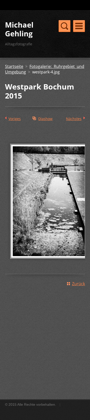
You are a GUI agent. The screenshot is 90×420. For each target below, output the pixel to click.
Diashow (45, 118)
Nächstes (74, 118)
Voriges (14, 118)
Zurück (78, 283)
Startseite (14, 66)
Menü (79, 26)
